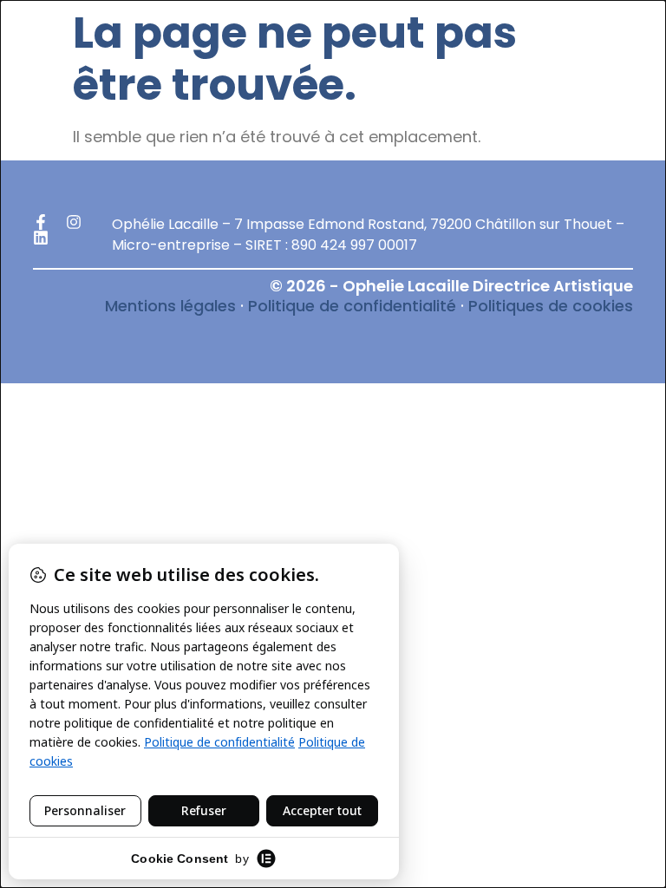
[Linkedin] (41, 237)
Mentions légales (170, 306)
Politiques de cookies (550, 306)
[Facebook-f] (41, 222)
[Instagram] (74, 222)
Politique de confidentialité (352, 306)
